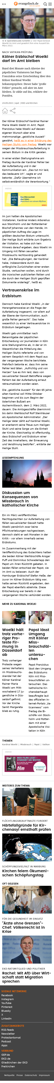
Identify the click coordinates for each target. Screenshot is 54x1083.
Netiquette (9, 1075)
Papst (36, 744)
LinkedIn (6, 1018)
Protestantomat (11, 1037)
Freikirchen (8, 1066)
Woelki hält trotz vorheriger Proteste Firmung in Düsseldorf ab (13, 642)
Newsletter (8, 1033)
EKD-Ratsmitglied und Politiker (23, 968)
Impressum (44, 1075)
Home (5, 110)
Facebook (7, 995)
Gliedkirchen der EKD (14, 1062)
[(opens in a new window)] (26, 199)
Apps (4, 1045)
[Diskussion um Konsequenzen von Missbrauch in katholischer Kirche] (27, 474)
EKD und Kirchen (29, 103)
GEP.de (5, 1054)
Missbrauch (25, 744)
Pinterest (6, 1006)
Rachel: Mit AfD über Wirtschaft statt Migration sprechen (26, 977)
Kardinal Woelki (9, 744)
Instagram (7, 999)
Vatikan (46, 744)
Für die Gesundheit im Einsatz (22, 919)
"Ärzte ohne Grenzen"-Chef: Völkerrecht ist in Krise (23, 927)
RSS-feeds (7, 1029)
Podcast (6, 1041)
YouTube (6, 1003)
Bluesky (6, 1010)
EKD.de (5, 1058)
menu (4, 4)
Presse (19, 1075)
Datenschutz (31, 1075)
